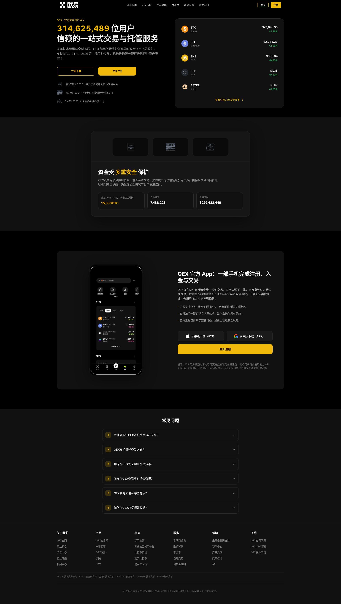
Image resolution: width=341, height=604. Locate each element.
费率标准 (217, 558)
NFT (98, 564)
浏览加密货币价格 (144, 546)
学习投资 (139, 540)
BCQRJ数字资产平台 (67, 576)
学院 (98, 558)
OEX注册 (101, 552)
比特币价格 (140, 552)
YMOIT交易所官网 (88, 576)
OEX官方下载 (258, 552)
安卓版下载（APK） (252, 336)
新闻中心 (62, 564)
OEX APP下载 (258, 546)
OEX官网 (62, 540)
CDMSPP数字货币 (146, 576)
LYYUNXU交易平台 (125, 576)
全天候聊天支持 (221, 540)
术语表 (175, 4)
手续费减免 (179, 540)
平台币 (177, 552)
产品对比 (162, 4)
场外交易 (178, 558)
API (214, 564)
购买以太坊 (140, 564)
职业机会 (62, 546)
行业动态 (62, 558)
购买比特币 (140, 558)
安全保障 (147, 4)
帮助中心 (217, 546)
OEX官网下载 (258, 540)
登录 (263, 4)
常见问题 (189, 4)
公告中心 (62, 552)
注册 (276, 4)
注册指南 (132, 4)
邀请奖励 (178, 546)
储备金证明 (179, 564)
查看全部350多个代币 (227, 99)
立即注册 (117, 71)
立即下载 (76, 71)
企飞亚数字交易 (106, 576)
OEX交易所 (102, 540)
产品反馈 (217, 552)
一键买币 (101, 546)
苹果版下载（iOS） (203, 336)
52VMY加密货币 (165, 576)
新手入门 (204, 4)
